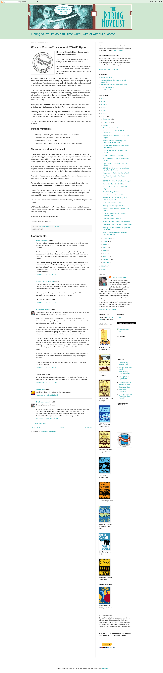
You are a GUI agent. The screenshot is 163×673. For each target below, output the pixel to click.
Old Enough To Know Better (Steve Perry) (124, 378)
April (105, 253)
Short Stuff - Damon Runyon (112, 203)
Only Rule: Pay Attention (111, 192)
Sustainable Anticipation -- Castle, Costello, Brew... (114, 214)
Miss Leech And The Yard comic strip (114, 84)
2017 (103, 98)
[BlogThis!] (35, 229)
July (104, 244)
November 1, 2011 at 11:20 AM (47, 395)
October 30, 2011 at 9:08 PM (46, 367)
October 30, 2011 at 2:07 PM (46, 274)
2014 (103, 107)
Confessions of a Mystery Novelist (125, 383)
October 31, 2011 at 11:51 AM (46, 382)
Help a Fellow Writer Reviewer (113, 128)
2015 (103, 104)
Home (62, 428)
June (105, 247)
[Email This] (33, 229)
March (105, 256)
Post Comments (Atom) (49, 431)
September (107, 238)
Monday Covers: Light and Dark (114, 206)
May (104, 250)
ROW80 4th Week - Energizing (113, 155)
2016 (103, 101)
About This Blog (106, 77)
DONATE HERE (117, 50)
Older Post (87, 428)
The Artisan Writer (107, 90)
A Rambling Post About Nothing (113, 195)
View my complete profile (107, 309)
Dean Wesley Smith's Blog (123, 363)
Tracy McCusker (42, 240)
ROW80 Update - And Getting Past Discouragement (115, 199)
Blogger (105, 668)
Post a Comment (40, 423)
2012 (103, 113)
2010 (103, 266)
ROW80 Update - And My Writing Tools (116, 221)
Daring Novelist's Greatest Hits (113, 184)
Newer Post (36, 428)
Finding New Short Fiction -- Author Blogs (117, 224)
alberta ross (40, 389)
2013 (103, 110)
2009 (103, 269)
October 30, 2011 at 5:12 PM (46, 302)
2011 (103, 116)
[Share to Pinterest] (41, 229)
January (106, 262)
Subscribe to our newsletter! (108, 69)
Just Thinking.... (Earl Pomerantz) (125, 372)
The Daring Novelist (45, 226)
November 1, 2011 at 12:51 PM (47, 419)
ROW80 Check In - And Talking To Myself (117, 181)
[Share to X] (37, 229)
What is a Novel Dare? (108, 87)
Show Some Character (123, 390)
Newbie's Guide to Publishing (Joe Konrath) (125, 396)
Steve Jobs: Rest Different (112, 218)
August (105, 241)
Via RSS (120, 317)
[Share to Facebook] (39, 229)
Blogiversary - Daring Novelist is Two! (116, 173)
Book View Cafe (124, 387)
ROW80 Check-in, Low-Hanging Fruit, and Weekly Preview (116, 169)
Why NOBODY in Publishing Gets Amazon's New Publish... (114, 141)
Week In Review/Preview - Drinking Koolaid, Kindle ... (115, 233)
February (106, 259)
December (107, 119)
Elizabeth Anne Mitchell (45, 281)
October (106, 125)
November (107, 122)
